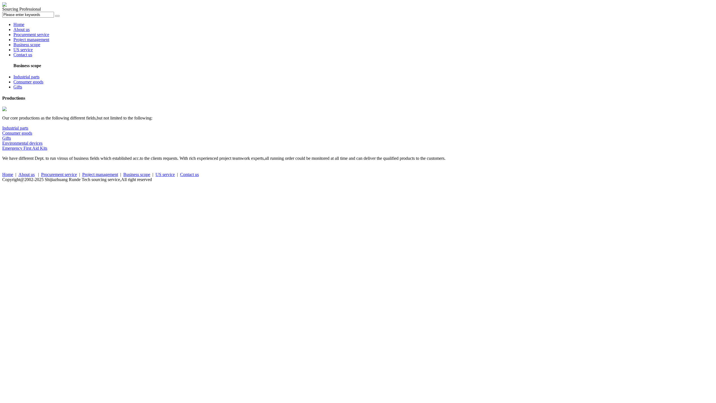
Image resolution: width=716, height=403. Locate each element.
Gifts (17, 87)
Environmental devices (22, 143)
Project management (31, 39)
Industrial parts (26, 76)
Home (18, 24)
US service (23, 49)
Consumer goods (28, 81)
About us (21, 29)
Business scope (26, 44)
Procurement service (31, 34)
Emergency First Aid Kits (24, 148)
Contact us (22, 54)
